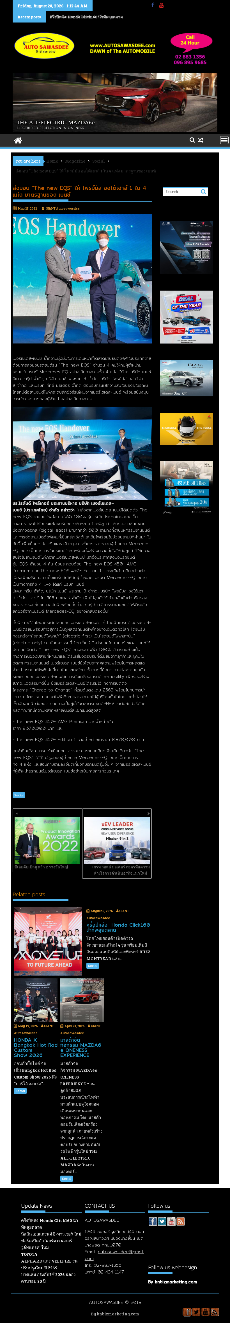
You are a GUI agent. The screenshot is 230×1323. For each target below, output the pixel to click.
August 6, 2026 (102, 910)
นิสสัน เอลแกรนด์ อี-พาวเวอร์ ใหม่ (78, 16)
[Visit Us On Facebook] (152, 1222)
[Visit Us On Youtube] (171, 1222)
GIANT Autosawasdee (63, 208)
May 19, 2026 (28, 1025)
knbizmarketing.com (176, 1282)
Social (19, 795)
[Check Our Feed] (180, 1222)
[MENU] (224, 140)
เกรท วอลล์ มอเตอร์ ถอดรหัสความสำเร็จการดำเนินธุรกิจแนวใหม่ (121, 870)
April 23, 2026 (75, 1025)
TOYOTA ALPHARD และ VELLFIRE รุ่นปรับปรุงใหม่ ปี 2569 (49, 1260)
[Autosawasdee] (115, 130)
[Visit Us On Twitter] (162, 1222)
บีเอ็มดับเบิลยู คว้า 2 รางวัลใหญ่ (41, 867)
